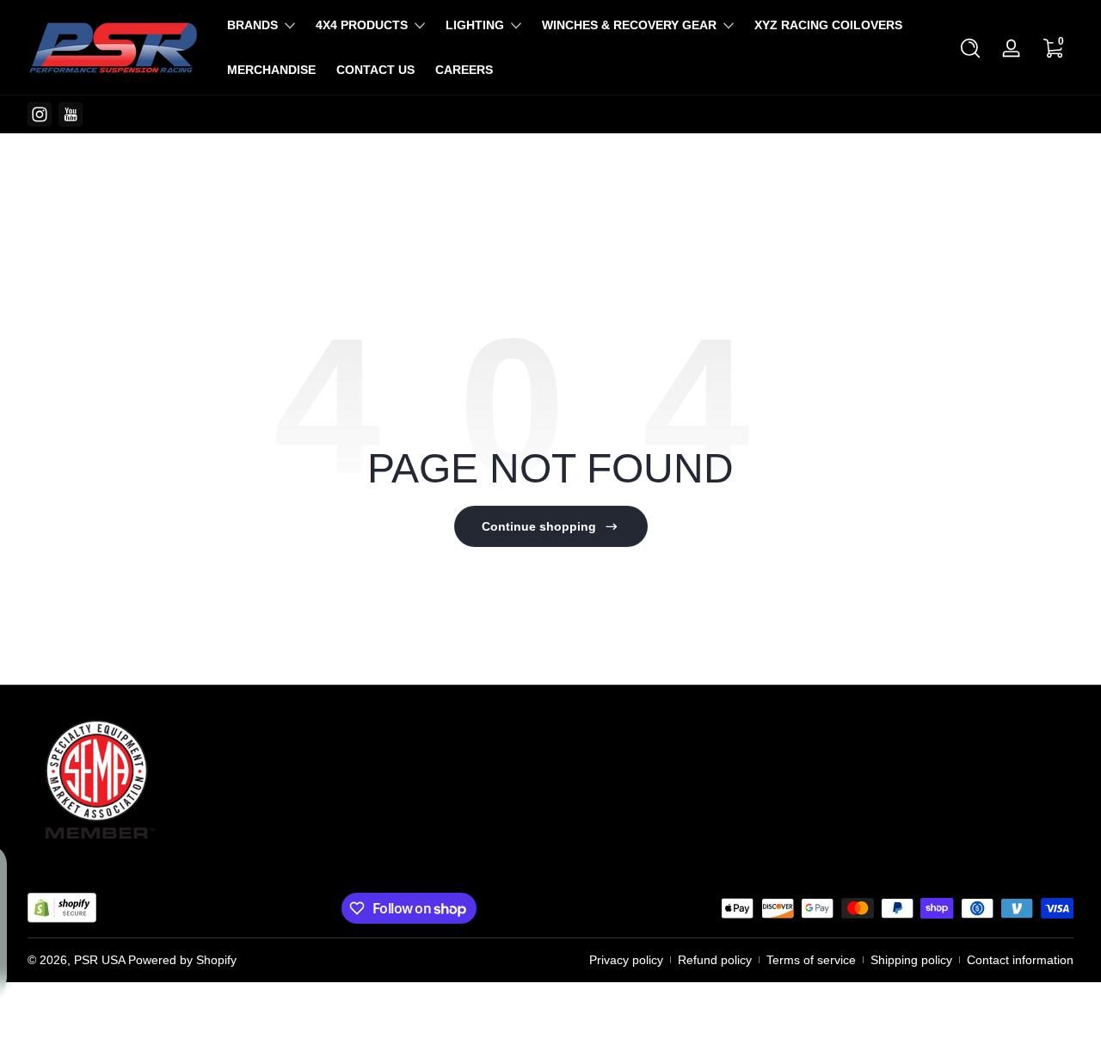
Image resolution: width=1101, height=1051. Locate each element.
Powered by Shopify (182, 960)
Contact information (1020, 960)
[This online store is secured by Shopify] (62, 908)
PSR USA (99, 960)
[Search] (970, 48)
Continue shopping (539, 526)
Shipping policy (911, 960)
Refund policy (715, 960)
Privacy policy (626, 960)
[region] (550, 114)
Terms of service (811, 960)
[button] (970, 48)
